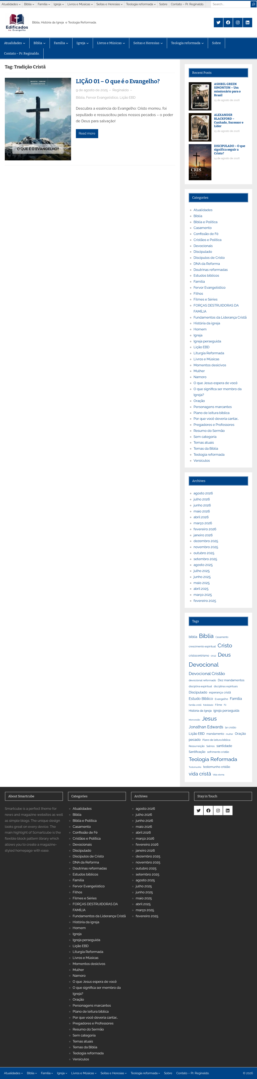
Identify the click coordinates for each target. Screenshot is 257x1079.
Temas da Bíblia (206, 448)
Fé (225, 704)
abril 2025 (201, 589)
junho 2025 (202, 577)
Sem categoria (205, 437)
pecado (195, 740)
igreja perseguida (226, 711)
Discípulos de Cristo (209, 258)
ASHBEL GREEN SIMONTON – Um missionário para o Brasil (227, 89)
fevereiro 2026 (205, 529)
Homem (200, 329)
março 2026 (203, 523)
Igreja (198, 335)
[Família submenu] (49, 4)
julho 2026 (202, 499)
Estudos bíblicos (206, 275)
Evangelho (221, 698)
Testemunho (195, 767)
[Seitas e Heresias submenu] (122, 4)
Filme (218, 704)
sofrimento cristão (218, 751)
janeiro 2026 (203, 535)
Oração (199, 401)
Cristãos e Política (207, 240)
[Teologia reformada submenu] (155, 4)
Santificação (197, 752)
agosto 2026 (203, 493)
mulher (229, 734)
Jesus (209, 718)
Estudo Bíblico (201, 698)
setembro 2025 (205, 559)
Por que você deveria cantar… (216, 419)
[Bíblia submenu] (33, 4)
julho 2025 (202, 571)
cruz (213, 655)
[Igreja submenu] (63, 4)
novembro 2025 (206, 547)
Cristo (225, 645)
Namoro (200, 377)
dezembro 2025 (206, 541)
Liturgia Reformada (209, 353)
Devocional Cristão (207, 673)
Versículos (202, 461)
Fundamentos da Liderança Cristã (220, 317)
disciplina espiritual (200, 686)
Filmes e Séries (205, 299)
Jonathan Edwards (206, 727)
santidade (224, 746)
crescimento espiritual (202, 646)
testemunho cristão (216, 767)
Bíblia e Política (205, 222)
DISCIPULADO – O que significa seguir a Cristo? (229, 149)
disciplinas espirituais (226, 686)
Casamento (203, 228)
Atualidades (203, 210)
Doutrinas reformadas (211, 270)
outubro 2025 (204, 553)
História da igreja (207, 323)
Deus (224, 655)
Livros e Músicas (206, 359)
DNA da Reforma (207, 264)
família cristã (195, 704)
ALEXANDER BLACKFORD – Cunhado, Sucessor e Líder (228, 120)
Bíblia (80, 97)
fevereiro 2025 (205, 601)
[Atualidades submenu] (20, 4)
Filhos (198, 294)
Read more (87, 133)
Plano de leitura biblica (211, 413)
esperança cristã (220, 692)
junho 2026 (202, 505)
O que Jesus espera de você (216, 383)
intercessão (194, 719)
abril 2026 (201, 517)
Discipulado (203, 252)
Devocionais (203, 246)
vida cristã (200, 774)
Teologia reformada (209, 454)
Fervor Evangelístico (102, 97)
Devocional (204, 664)
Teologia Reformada (213, 759)
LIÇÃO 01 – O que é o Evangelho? (118, 81)
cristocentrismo (199, 655)
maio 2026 (202, 511)
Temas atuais (204, 442)
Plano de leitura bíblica (216, 739)
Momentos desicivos (210, 365)
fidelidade (208, 704)
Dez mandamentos (231, 680)
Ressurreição (197, 746)
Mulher (199, 371)
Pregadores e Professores (214, 425)
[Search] (254, 4)
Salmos (210, 746)
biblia (193, 637)
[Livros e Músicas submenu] (92, 4)
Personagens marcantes (213, 407)
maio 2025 (202, 583)
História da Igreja (200, 711)
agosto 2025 (203, 565)
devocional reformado (202, 680)
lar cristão (230, 727)
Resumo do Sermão (209, 431)
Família (199, 281)
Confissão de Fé (206, 234)
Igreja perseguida (207, 341)
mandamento (215, 733)
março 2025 (203, 595)
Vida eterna (218, 774)
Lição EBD (128, 97)
